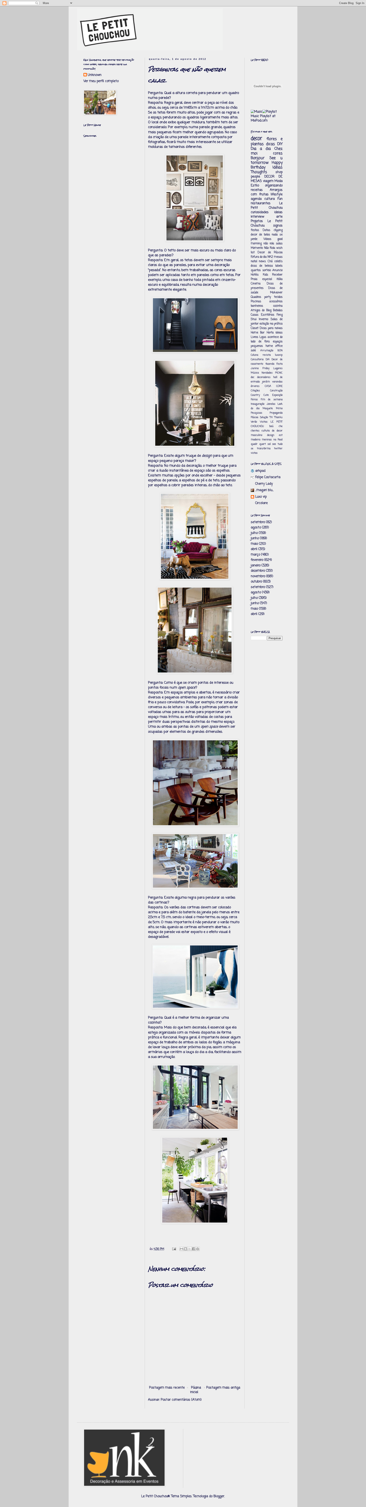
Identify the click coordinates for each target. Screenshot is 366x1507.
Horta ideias (275, 333)
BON (280, 351)
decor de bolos (260, 234)
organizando (274, 185)
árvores (255, 386)
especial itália (272, 279)
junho (255, 538)
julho (254, 533)
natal (254, 261)
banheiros (257, 306)
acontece (273, 337)
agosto (256, 527)
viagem (268, 181)
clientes (255, 431)
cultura (269, 199)
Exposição (277, 395)
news (262, 261)
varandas (277, 382)
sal (269, 444)
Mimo (279, 408)
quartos (256, 270)
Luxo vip (261, 496)
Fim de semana (272, 400)
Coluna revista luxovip (267, 355)
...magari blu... (264, 490)
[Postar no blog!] (185, 1249)
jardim (266, 382)
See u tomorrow (267, 160)
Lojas (262, 337)
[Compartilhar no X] (189, 1249)
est (281, 435)
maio (254, 544)
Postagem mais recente (167, 1387)
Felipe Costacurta (267, 477)
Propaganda (276, 413)
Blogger (219, 1496)
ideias (278, 212)
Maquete (268, 408)
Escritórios (267, 315)
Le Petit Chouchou (267, 205)
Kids (265, 275)
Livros (254, 337)
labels (279, 266)
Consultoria (257, 359)
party (267, 297)
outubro (256, 581)
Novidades (267, 373)
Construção (276, 391)
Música (255, 373)
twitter (278, 449)
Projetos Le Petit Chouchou (267, 223)
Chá (270, 261)
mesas (278, 257)
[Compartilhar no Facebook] (193, 1249)
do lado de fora (267, 339)
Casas (254, 315)
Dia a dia (261, 149)
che (281, 426)
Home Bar (258, 333)
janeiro (256, 565)
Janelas (271, 404)
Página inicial (195, 1390)
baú (271, 426)
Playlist (265, 116)
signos (278, 225)
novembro (258, 576)
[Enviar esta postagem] (174, 1249)
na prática (276, 324)
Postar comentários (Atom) (181, 1400)
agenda (256, 199)
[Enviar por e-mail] (181, 1249)
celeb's (278, 261)
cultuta (266, 431)
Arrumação (266, 351)
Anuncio (277, 270)
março (255, 554)
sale (253, 350)
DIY (280, 144)
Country (255, 395)
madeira (255, 440)
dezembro (258, 571)
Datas (266, 230)
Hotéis (255, 275)
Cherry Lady (264, 484)
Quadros (256, 297)
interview (257, 216)
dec (252, 377)
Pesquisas (256, 413)
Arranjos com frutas (267, 192)
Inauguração (257, 404)
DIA (268, 359)
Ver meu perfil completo (101, 81)
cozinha (278, 306)
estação (264, 324)
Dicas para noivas (271, 328)
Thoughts (259, 172)
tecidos (278, 297)
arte (279, 216)
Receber (277, 275)
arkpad (260, 471)
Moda (278, 181)
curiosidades (260, 212)
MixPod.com (259, 120)
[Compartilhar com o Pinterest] (197, 1249)
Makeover (276, 292)
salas (279, 243)
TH (271, 417)
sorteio (266, 270)
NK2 (270, 257)
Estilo (255, 185)
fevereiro (257, 560)
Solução (264, 417)
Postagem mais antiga (223, 1387)
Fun (280, 199)
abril (254, 549)
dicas (270, 144)
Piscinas (256, 301)
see (274, 444)
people (255, 176)
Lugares (278, 368)
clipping (278, 230)
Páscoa (254, 417)
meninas (267, 440)
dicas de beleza (262, 266)
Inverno (263, 319)
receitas (257, 190)
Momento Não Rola (263, 248)
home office (274, 346)
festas (255, 230)
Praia (254, 279)
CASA (268, 386)
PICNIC (279, 373)
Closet (254, 328)
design (270, 435)
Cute (266, 395)
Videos (267, 239)
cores (278, 153)
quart (262, 444)
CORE (279, 386)
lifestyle (277, 194)
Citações (255, 391)
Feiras (254, 400)
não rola (268, 243)
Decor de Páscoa (270, 252)
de (273, 431)
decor (256, 139)
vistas (254, 453)
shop (279, 172)
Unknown (94, 75)
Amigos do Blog (261, 310)
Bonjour (258, 158)
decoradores (263, 377)
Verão (254, 422)
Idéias (278, 167)
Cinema (256, 284)
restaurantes (260, 203)
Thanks (278, 417)
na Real (278, 440)
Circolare (261, 503)
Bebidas (278, 310)
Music (255, 116)
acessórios (276, 301)
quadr (254, 444)
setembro (258, 522)
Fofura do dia (259, 257)
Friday (265, 368)
